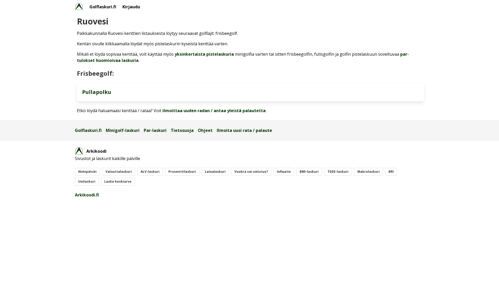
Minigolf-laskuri (123, 130)
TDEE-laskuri (338, 171)
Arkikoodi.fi (87, 195)
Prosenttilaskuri (182, 171)
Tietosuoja (182, 130)
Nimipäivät (87, 171)
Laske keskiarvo (118, 181)
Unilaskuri (86, 181)
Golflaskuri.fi (102, 7)
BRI (391, 171)
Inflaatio (284, 171)
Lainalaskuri (215, 171)
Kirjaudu (131, 7)
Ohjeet (205, 130)
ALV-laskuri (150, 171)
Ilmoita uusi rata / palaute (244, 130)
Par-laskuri (155, 130)
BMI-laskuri (309, 171)
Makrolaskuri (368, 171)
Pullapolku (96, 91)
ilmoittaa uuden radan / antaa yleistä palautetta (214, 110)
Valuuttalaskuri (119, 171)
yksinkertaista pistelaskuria (204, 54)
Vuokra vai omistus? (251, 171)
